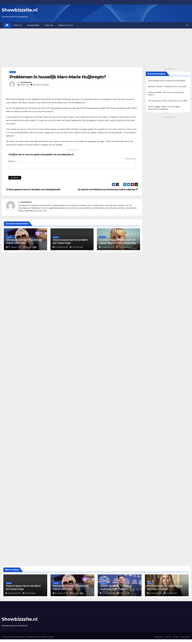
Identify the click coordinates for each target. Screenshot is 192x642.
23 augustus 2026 (14, 247)
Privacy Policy (65, 25)
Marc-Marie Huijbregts (41, 85)
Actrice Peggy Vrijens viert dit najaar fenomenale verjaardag (117, 241)
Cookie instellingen (47, 637)
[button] (187, 25)
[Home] (7, 25)
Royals (150, 583)
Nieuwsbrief (33, 25)
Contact (17, 25)
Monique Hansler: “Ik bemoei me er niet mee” (24, 241)
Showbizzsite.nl (19, 10)
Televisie (12, 72)
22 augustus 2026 (107, 247)
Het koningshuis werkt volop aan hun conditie (168, 101)
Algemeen (103, 583)
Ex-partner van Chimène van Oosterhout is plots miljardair (107, 189)
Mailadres (12, 161)
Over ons (49, 25)
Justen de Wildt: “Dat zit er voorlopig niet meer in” (116, 587)
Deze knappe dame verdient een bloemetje (70, 241)
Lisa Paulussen (26, 82)
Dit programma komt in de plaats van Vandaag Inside (34, 189)
